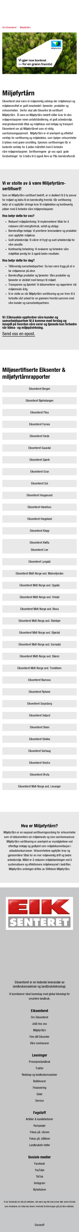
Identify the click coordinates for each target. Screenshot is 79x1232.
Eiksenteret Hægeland (39, 519)
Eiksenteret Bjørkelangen (39, 400)
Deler (40, 1094)
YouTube (39, 1170)
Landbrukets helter (39, 1145)
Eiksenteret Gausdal (39, 448)
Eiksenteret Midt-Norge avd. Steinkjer (40, 620)
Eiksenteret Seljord (39, 715)
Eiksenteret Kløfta (39, 542)
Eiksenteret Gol (39, 483)
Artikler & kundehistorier (39, 1119)
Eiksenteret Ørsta (39, 774)
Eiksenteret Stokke (39, 739)
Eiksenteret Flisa (39, 412)
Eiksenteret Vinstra (39, 762)
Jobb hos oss (39, 1023)
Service (39, 1100)
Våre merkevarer (39, 1043)
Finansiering (39, 1087)
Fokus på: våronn (39, 1132)
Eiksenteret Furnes (39, 424)
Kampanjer (40, 1125)
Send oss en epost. (18, 334)
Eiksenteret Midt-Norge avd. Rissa (39, 609)
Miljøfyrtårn (39, 1030)
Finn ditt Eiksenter (39, 1036)
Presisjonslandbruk (39, 1061)
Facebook (39, 1163)
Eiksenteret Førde (39, 436)
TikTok (39, 1176)
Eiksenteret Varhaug (39, 751)
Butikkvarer (39, 1081)
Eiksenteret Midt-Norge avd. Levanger (39, 786)
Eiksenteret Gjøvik (40, 459)
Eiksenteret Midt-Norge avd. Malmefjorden (39, 573)
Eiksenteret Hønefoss (39, 507)
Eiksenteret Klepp (39, 530)
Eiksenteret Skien (39, 727)
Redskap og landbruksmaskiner (39, 1074)
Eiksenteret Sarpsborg (39, 703)
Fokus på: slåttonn (39, 1138)
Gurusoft (39, 1224)
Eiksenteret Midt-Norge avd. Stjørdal (39, 632)
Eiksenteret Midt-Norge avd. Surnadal (40, 644)
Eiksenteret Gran (39, 471)
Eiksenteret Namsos (39, 680)
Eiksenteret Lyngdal (39, 561)
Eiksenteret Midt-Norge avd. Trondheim (39, 668)
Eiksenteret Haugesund (39, 495)
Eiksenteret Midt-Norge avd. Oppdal (39, 585)
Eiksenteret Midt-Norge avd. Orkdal (39, 597)
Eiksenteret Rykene (39, 691)
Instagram (39, 1183)
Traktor (39, 1068)
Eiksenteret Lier (39, 549)
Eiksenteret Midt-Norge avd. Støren (39, 656)
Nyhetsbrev (39, 1189)
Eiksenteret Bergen (39, 388)
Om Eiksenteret (39, 1017)
